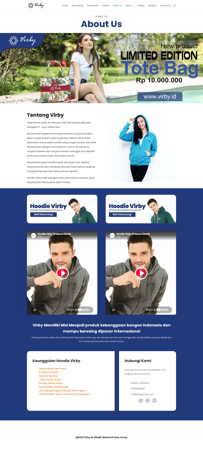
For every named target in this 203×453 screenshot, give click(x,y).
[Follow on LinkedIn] (154, 400)
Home (65, 6)
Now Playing (77, 6)
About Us (117, 6)
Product (106, 6)
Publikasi (152, 6)
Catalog (140, 6)
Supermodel (92, 6)
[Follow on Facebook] (141, 400)
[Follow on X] (147, 400)
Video (128, 6)
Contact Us (165, 6)
